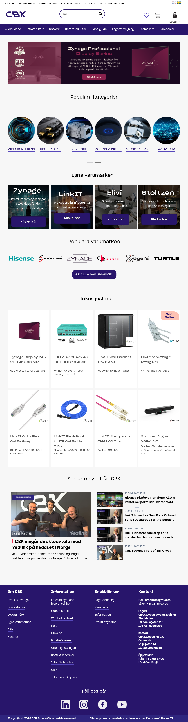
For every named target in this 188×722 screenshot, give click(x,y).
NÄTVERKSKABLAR (79, 131)
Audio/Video (13, 29)
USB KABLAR (166, 130)
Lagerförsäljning (123, 29)
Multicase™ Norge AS (159, 718)
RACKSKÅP (21, 130)
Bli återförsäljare (113, 3)
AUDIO (108, 130)
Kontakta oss (48, 3)
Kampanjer (167, 29)
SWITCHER (137, 130)
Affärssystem (98, 718)
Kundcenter (27, 3)
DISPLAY (50, 130)
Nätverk (54, 29)
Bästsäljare (146, 29)
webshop (119, 718)
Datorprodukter (75, 29)
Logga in (174, 21)
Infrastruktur (35, 29)
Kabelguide (99, 29)
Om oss (9, 3)
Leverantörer (70, 3)
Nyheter (90, 3)
